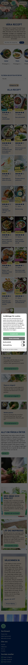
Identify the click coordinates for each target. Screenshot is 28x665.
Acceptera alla (14, 334)
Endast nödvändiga (14, 338)
